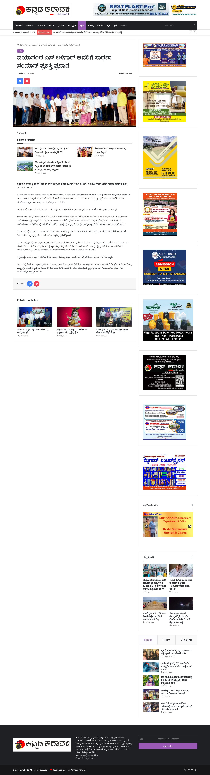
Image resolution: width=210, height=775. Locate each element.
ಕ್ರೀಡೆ (115, 25)
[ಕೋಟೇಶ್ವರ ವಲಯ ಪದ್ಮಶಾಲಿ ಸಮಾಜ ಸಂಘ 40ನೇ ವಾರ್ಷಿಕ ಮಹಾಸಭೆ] (151, 694)
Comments (186, 639)
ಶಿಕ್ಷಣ (82, 25)
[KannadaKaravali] (42, 10)
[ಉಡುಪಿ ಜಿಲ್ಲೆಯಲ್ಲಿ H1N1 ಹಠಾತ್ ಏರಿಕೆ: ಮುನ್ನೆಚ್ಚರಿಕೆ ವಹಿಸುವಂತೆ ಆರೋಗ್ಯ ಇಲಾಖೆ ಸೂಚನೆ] (151, 667)
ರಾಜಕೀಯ (29, 25)
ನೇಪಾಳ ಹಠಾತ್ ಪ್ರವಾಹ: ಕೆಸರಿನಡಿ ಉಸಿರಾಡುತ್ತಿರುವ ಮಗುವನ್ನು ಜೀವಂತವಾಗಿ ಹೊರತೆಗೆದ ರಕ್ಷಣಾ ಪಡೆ (176, 706)
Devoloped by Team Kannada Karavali (69, 770)
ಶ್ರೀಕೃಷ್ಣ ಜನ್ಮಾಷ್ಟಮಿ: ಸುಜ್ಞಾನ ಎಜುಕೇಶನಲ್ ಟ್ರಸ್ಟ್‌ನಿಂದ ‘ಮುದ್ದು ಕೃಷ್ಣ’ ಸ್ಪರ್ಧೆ (72, 331)
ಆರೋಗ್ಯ (90, 25)
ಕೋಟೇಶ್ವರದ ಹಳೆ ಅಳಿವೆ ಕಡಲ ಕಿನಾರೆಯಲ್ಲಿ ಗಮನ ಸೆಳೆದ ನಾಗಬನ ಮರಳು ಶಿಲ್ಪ (154, 616)
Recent (166, 639)
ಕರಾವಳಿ (100, 25)
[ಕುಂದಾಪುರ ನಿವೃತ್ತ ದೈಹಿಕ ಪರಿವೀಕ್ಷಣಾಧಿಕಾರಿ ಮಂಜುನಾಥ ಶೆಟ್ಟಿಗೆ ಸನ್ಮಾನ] (114, 317)
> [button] (189, 526)
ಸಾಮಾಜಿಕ (41, 25)
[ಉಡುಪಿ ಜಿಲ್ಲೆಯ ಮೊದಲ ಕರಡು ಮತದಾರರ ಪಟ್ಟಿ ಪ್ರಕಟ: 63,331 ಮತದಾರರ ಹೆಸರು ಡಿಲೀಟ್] (181, 570)
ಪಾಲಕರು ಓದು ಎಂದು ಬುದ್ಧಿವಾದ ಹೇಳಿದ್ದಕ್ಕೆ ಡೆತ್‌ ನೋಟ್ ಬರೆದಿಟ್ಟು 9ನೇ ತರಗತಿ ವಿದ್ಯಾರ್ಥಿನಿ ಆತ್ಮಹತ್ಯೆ (176, 679)
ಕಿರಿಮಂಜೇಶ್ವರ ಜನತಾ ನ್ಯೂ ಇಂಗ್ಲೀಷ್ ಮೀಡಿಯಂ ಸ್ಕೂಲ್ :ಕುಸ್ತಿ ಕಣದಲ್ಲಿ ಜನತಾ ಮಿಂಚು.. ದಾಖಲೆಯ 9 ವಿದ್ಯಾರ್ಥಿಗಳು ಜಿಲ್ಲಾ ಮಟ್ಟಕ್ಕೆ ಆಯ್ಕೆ (53, 166)
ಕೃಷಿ (108, 25)
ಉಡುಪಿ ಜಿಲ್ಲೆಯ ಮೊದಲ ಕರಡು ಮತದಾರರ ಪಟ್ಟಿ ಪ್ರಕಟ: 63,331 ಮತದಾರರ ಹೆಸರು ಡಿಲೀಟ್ (181, 584)
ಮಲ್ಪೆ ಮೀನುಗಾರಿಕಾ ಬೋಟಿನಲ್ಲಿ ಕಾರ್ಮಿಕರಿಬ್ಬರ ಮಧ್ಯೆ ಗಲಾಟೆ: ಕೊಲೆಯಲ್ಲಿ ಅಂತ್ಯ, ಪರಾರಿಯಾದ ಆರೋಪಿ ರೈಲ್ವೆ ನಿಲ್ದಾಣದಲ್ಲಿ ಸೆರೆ (154, 584)
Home (22, 45)
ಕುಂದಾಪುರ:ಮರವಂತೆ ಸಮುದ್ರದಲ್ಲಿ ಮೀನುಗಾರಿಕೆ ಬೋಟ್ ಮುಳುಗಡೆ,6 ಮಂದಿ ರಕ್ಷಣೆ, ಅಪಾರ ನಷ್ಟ (179, 618)
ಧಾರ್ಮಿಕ (61, 25)
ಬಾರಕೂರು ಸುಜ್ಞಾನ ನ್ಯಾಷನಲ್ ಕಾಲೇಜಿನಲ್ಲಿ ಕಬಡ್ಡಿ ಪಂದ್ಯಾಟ (32, 331)
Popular (148, 639)
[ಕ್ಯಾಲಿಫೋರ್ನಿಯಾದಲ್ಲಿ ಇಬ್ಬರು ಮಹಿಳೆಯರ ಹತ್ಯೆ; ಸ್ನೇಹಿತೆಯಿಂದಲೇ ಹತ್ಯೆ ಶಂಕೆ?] (151, 654)
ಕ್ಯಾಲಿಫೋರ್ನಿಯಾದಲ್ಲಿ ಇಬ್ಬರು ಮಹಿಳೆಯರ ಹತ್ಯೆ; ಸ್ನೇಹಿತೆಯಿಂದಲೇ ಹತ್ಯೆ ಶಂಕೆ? (176, 652)
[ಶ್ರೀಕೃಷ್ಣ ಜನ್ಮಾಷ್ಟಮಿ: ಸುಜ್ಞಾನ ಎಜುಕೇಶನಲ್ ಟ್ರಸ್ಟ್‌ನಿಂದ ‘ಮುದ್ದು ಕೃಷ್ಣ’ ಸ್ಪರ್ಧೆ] (74, 317)
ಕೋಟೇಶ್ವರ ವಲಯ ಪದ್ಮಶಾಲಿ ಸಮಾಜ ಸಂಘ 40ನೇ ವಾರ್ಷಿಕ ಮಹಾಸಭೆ (174, 692)
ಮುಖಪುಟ (18, 25)
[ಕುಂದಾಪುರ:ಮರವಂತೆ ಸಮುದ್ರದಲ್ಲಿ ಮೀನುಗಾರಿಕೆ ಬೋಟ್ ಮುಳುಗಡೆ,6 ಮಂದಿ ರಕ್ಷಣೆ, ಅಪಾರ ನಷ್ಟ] (181, 603)
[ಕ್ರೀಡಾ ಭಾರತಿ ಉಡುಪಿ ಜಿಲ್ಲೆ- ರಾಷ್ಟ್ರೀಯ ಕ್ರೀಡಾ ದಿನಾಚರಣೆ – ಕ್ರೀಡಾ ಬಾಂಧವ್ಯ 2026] (25, 152)
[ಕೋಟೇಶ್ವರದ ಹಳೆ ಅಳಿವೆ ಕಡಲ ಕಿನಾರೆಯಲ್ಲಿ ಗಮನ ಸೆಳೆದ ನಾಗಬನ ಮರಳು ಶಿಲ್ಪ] (155, 603)
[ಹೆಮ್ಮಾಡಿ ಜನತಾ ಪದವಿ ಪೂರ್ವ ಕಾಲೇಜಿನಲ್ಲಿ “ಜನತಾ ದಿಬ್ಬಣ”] (84, 152)
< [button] (147, 526)
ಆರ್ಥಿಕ (51, 25)
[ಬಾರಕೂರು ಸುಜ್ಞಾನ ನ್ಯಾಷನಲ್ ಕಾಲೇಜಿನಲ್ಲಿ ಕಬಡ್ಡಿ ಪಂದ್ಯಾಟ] (34, 317)
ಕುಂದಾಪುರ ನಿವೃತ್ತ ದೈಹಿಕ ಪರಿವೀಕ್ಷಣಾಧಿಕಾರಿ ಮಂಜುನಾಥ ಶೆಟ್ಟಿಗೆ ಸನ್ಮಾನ (112, 331)
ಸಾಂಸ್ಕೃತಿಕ (72, 25)
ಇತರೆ (123, 25)
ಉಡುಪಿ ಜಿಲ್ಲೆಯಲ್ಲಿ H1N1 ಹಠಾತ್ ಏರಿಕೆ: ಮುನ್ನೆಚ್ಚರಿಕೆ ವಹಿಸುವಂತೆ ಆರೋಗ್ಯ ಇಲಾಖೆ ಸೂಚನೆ (176, 666)
